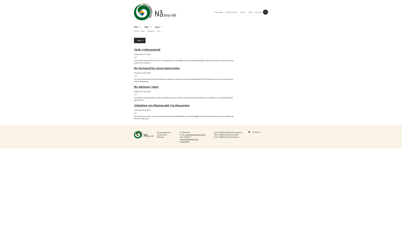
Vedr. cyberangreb (147, 49)
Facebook (256, 132)
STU (136, 27)
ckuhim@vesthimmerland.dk (195, 135)
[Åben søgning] (265, 12)
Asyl (157, 27)
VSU (146, 27)
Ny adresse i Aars (146, 87)
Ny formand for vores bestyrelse (157, 68)
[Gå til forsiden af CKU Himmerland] (173, 12)
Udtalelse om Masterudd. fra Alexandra (161, 105)
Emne (139, 40)
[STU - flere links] (140, 26)
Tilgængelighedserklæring (189, 139)
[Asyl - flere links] (161, 26)
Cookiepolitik (184, 142)
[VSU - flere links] (151, 26)
